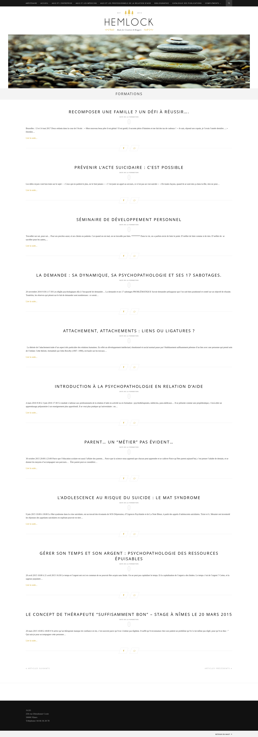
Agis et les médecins (86, 3)
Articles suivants (38, 668)
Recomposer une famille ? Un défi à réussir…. (129, 111)
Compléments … (213, 3)
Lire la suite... (31, 138)
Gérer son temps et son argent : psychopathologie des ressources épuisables (129, 555)
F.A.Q (40, 10)
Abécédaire (31, 3)
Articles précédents (218, 668)
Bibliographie (162, 3)
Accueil (44, 3)
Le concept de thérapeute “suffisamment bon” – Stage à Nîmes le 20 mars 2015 (129, 614)
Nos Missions (218, 10)
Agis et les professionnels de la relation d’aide (125, 3)
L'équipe (75, 10)
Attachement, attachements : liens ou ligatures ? (129, 330)
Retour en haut (222, 734)
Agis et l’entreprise (62, 3)
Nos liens (202, 10)
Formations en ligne (57, 10)
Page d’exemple (33, 16)
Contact (30, 10)
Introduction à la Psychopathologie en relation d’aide (129, 386)
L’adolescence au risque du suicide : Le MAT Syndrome (129, 497)
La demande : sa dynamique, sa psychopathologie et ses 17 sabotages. (129, 275)
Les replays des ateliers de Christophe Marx (106, 10)
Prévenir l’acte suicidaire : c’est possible (129, 167)
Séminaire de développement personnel (129, 219)
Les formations (141, 10)
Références (86, 16)
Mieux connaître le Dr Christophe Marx (173, 10)
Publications (71, 16)
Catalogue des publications (187, 3)
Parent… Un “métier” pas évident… (129, 442)
